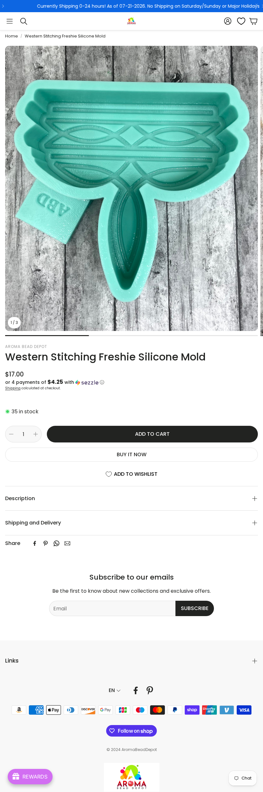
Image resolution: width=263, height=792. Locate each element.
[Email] (67, 543)
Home (11, 36)
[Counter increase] (35, 434)
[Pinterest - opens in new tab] (149, 690)
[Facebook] (35, 543)
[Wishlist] (239, 21)
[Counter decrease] (11, 434)
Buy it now (132, 454)
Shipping (13, 388)
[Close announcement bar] (256, 5)
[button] (9, 21)
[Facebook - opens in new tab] (135, 690)
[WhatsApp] (56, 543)
